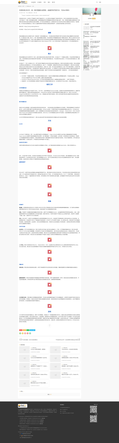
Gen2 (21, 330)
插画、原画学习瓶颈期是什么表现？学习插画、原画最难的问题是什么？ (95, 67)
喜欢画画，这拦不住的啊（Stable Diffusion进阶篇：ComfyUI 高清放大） (70, 366)
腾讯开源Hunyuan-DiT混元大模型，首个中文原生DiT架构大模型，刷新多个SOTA (39, 382)
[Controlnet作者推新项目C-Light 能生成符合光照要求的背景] (24, 358)
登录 (51, 394)
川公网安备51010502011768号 (28, 435)
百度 (28, 330)
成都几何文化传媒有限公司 (24, 409)
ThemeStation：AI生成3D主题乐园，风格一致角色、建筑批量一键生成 (70, 349)
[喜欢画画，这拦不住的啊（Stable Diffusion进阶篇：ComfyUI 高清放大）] (55, 366)
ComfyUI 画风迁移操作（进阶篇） (38, 349)
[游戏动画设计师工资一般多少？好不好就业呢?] (86, 33)
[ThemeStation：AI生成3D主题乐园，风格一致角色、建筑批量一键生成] (55, 349)
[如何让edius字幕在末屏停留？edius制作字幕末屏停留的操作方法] (86, 54)
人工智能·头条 (30, 12)
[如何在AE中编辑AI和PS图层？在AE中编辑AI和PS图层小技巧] (86, 44)
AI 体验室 (39, 2)
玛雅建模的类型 (93, 36)
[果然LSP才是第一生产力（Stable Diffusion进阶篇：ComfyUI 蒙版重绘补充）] (55, 375)
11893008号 (36, 427)
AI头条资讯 (33, 2)
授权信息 (43, 418)
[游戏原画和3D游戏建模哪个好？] (86, 28)
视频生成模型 (32, 330)
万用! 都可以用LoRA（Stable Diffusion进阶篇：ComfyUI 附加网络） (39, 374)
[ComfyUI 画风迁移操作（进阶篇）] (24, 349)
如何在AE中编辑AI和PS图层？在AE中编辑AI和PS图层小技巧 (95, 42)
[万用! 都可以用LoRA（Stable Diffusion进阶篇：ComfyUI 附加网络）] (24, 375)
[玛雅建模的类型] (86, 37)
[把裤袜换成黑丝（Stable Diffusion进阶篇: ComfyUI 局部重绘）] (55, 358)
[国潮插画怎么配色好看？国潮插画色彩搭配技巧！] (86, 58)
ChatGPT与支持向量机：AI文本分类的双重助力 (28, 339)
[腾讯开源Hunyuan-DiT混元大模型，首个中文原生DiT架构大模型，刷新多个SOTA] (24, 383)
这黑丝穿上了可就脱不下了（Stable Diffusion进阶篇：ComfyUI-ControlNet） (39, 366)
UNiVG (24, 330)
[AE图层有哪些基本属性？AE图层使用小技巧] (86, 48)
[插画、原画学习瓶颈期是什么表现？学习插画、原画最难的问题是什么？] (86, 68)
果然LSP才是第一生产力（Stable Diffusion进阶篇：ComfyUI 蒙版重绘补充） (70, 374)
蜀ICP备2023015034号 (27, 433)
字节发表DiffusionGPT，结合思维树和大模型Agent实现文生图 (68, 339)
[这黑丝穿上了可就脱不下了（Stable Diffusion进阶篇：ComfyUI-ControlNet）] (24, 366)
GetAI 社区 (23, 2)
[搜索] (97, 2)
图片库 (53, 2)
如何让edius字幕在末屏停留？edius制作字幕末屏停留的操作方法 (94, 52)
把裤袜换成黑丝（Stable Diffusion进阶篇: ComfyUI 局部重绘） (70, 357)
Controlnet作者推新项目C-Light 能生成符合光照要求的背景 (39, 357)
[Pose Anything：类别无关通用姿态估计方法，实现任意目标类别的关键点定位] (86, 64)
